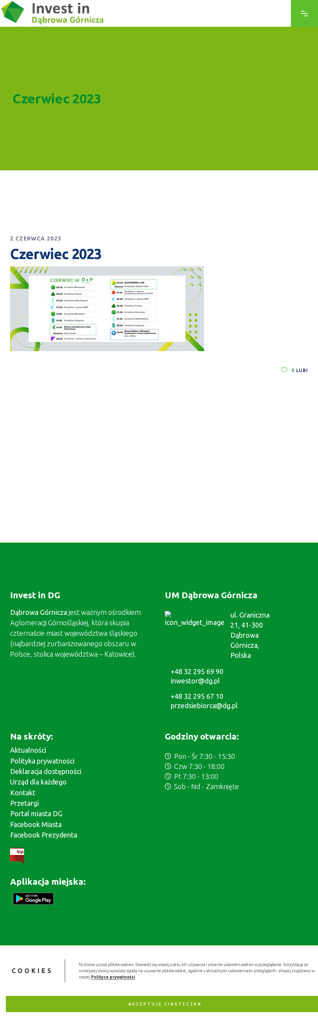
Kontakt (22, 792)
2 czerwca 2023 (36, 238)
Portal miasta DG (36, 813)
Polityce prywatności (113, 977)
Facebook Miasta (36, 824)
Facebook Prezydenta (43, 835)
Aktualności (28, 750)
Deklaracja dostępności (45, 771)
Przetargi (24, 803)
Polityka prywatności (42, 761)
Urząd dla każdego (38, 782)
